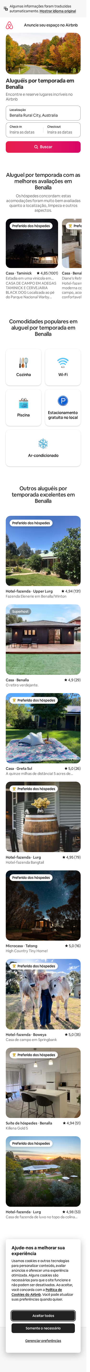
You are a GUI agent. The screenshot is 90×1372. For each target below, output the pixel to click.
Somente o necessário (43, 1328)
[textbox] (24, 132)
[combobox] (43, 115)
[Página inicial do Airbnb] (9, 25)
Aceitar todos (43, 1316)
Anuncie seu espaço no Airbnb (51, 25)
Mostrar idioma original (58, 11)
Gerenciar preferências (43, 1341)
